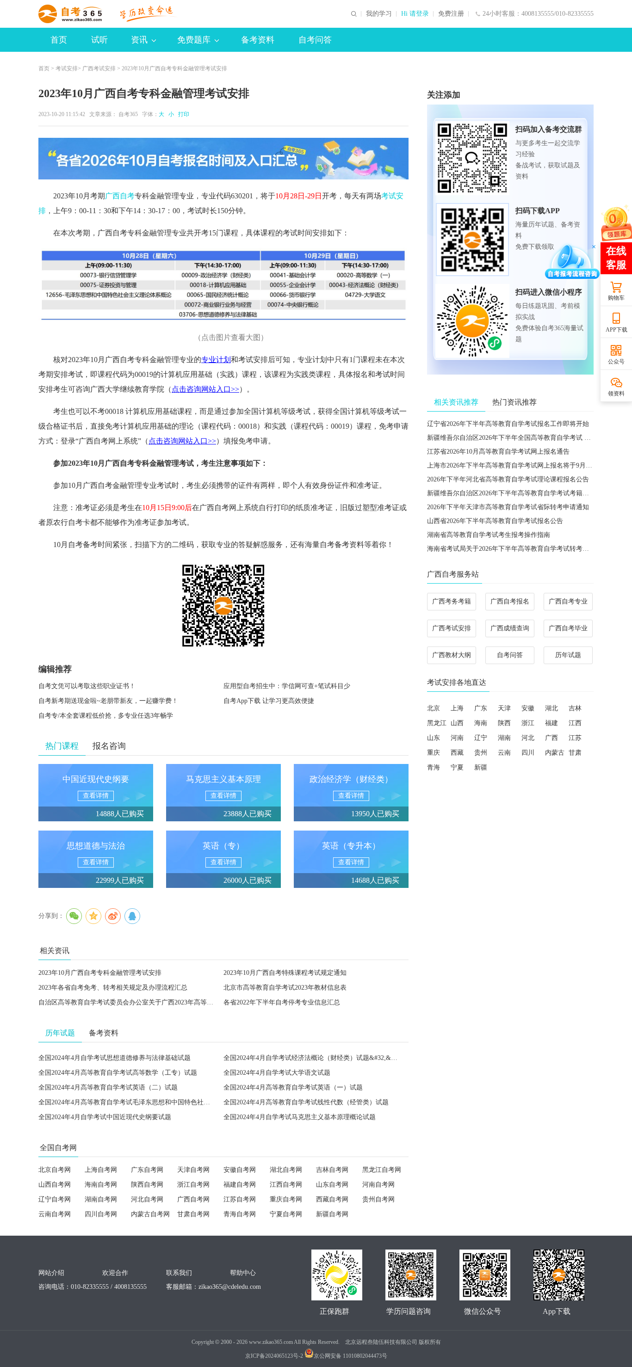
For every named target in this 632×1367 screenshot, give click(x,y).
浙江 (527, 723)
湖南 (504, 737)
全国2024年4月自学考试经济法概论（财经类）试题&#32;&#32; (313, 1057)
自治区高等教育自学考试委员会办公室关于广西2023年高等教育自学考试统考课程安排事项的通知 (177, 1002)
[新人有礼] (616, 222)
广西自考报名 (509, 601)
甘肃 (575, 752)
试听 (99, 39)
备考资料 (257, 39)
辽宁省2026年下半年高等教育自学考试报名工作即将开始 (508, 423)
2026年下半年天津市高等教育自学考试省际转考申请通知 (508, 507)
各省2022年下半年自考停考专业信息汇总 (281, 1002)
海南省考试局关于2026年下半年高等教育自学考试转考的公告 (514, 548)
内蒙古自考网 (150, 1214)
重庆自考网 (286, 1199)
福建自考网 (239, 1184)
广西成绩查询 (509, 628)
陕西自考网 (147, 1184)
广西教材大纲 (451, 655)
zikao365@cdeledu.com (229, 1286)
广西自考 (120, 196)
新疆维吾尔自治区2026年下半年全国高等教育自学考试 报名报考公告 (525, 437)
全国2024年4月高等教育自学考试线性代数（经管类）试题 (306, 1102)
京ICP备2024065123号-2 (274, 1356)
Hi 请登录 (415, 14)
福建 (551, 723)
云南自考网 (54, 1214)
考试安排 (67, 68)
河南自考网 (378, 1184)
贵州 (480, 752)
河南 (457, 737)
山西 (457, 723)
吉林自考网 (332, 1169)
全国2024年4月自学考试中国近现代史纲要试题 (104, 1117)
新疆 (480, 767)
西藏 (457, 752)
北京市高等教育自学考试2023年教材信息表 (285, 987)
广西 (551, 737)
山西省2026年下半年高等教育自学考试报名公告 (495, 520)
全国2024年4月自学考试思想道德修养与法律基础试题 (114, 1057)
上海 (457, 708)
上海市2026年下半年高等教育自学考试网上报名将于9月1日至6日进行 (526, 465)
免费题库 (194, 39)
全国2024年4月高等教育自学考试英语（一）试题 (293, 1087)
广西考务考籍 (451, 601)
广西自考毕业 (568, 628)
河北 (527, 737)
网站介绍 (51, 1272)
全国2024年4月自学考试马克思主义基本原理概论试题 (299, 1117)
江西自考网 (286, 1184)
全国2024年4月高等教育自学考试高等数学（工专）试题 (117, 1072)
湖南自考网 (101, 1199)
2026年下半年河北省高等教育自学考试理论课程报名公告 (508, 479)
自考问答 (315, 39)
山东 (433, 737)
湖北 (551, 708)
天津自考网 (193, 1169)
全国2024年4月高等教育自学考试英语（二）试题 (108, 1087)
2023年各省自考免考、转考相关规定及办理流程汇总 (112, 987)
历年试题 (568, 655)
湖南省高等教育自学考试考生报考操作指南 (488, 534)
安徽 (527, 708)
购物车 (616, 298)
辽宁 (480, 737)
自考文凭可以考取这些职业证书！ (87, 686)
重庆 (433, 752)
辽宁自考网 (54, 1199)
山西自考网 (54, 1184)
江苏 (575, 737)
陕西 (504, 723)
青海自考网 (239, 1214)
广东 (480, 708)
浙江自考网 (193, 1184)
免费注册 (451, 14)
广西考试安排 (99, 68)
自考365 (128, 114)
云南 (504, 752)
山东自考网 (332, 1184)
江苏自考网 (239, 1199)
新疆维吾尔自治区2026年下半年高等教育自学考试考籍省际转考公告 (524, 493)
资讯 (139, 39)
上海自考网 (101, 1169)
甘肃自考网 (193, 1214)
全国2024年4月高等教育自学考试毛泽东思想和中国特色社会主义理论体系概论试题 (156, 1102)
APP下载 (616, 329)
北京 (433, 708)
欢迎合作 (115, 1272)
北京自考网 (54, 1169)
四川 (527, 752)
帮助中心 (243, 1272)
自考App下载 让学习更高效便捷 (268, 700)
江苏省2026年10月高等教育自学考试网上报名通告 (498, 451)
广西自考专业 (568, 601)
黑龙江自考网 (381, 1169)
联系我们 (179, 1272)
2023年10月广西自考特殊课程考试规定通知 (285, 972)
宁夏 (457, 767)
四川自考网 (101, 1214)
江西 (575, 723)
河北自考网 (147, 1199)
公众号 (616, 361)
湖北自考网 (286, 1169)
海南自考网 (101, 1184)
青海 (433, 767)
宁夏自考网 (286, 1214)
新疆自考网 (332, 1214)
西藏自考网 (332, 1199)
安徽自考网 (239, 1169)
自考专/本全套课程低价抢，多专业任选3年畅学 (105, 715)
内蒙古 (554, 752)
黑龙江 (436, 723)
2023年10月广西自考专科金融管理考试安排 (99, 972)
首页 (58, 39)
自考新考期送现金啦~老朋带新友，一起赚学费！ (108, 700)
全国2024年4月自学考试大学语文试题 (276, 1072)
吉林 (575, 708)
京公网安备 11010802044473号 (350, 1356)
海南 (480, 723)
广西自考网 (193, 1199)
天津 (504, 708)
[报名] (223, 158)
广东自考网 (147, 1169)
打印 (182, 114)
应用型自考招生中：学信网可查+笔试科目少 (286, 686)
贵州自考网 (378, 1199)
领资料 (616, 393)
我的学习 (379, 14)
